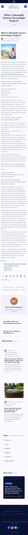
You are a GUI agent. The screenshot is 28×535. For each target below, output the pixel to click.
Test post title (7, 268)
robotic (23, 290)
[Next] (23, 473)
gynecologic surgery (9, 287)
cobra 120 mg (18, 401)
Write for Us (8, 456)
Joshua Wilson (10, 350)
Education (8, 483)
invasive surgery (21, 287)
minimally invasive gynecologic (11, 290)
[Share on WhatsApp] (17, 276)
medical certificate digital (10, 354)
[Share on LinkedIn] (13, 276)
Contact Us (8, 440)
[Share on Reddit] (24, 276)
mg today (6, 403)
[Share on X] (10, 276)
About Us (7, 448)
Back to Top (14, 532)
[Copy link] (9, 279)
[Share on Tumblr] (2, 279)
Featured (18, 38)
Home (14, 24)
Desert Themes (14, 523)
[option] (14, 487)
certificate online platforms (10, 352)
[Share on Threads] (6, 279)
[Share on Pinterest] (20, 276)
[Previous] (21, 473)
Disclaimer (7, 452)
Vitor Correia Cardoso (9, 38)
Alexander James (9, 496)
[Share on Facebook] (6, 276)
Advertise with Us (9, 461)
